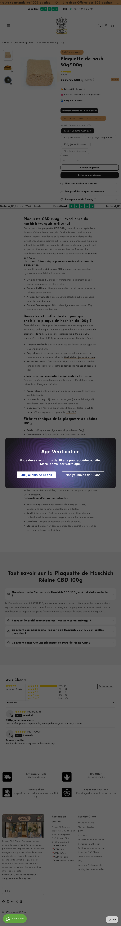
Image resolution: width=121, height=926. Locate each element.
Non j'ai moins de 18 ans (83, 475)
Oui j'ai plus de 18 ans (36, 475)
